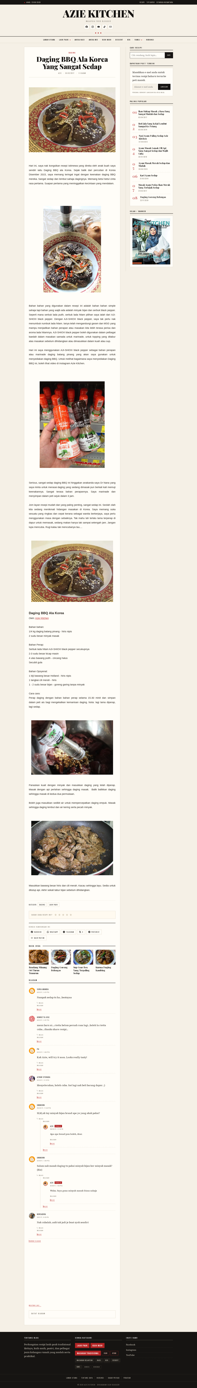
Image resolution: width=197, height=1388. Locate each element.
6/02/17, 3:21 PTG (43, 992)
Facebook (130, 1344)
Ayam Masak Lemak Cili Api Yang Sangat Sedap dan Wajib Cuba (153, 151)
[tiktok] (104, 26)
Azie (51, 1126)
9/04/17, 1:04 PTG (43, 1161)
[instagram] (92, 26)
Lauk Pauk (64, 40)
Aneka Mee (93, 40)
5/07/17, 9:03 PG (43, 1217)
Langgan (164, 87)
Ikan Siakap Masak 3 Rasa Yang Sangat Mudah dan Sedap (154, 112)
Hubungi (150, 40)
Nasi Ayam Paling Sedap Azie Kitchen (153, 137)
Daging (72, 53)
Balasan (40, 1005)
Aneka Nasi (80, 40)
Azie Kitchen (98, 13)
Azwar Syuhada (43, 1077)
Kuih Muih (106, 40)
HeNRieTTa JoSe (43, 1017)
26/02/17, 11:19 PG (56, 1129)
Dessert (119, 40)
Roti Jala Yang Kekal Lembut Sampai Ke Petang (152, 125)
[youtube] (98, 26)
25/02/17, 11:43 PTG (44, 1108)
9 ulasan (82, 73)
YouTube (130, 1355)
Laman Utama (49, 40)
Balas (41, 1003)
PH (38, 1049)
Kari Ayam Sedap (148, 175)
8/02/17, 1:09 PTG (43, 1052)
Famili (137, 40)
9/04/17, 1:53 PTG (56, 1186)
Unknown (41, 1105)
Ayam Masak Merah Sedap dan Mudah (154, 164)
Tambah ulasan (35, 1241)
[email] (110, 26)
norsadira (41, 1214)
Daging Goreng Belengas (153, 197)
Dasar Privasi (114, 1378)
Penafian (127, 1378)
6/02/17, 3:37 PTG (43, 1020)
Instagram (131, 1350)
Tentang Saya (87, 1378)
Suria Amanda (43, 989)
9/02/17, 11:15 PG (43, 1080)
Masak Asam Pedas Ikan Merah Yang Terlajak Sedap (154, 186)
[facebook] (86, 26)
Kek (129, 40)
